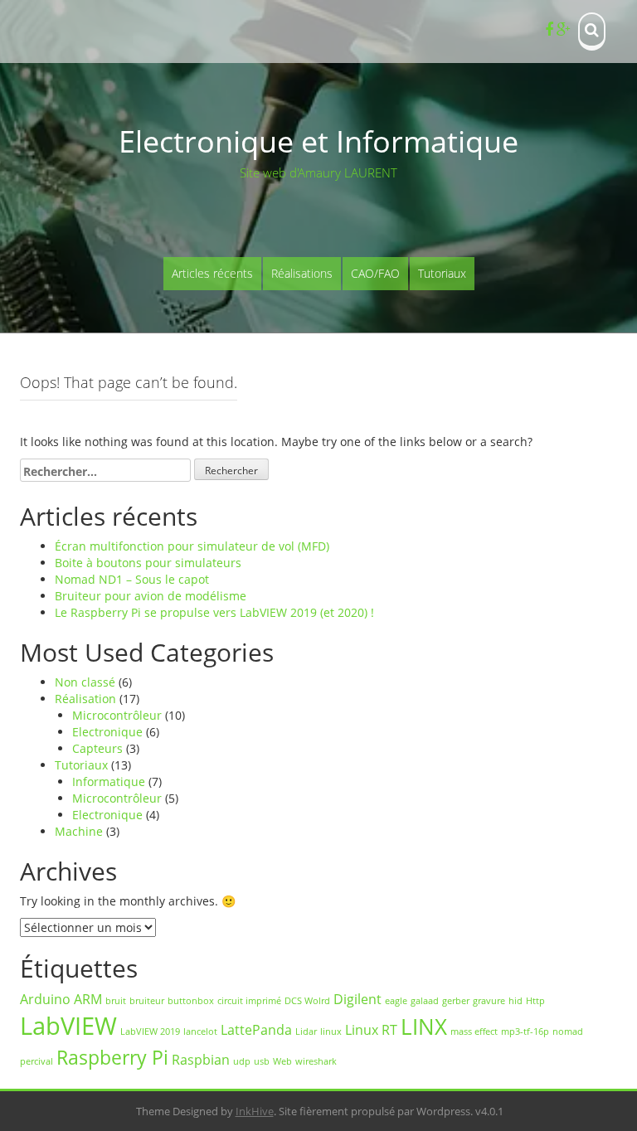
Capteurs (97, 748)
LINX (424, 1026)
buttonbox (191, 1001)
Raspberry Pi (112, 1057)
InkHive (255, 1111)
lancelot (200, 1031)
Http (535, 1001)
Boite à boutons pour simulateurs (148, 562)
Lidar (306, 1031)
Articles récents (212, 273)
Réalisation (85, 698)
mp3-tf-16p (525, 1031)
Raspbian (201, 1060)
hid (515, 1001)
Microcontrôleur (117, 715)
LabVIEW (68, 1025)
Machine (79, 831)
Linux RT (371, 1030)
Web (282, 1061)
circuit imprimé (249, 1001)
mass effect (474, 1031)
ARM (88, 999)
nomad (567, 1031)
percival (36, 1061)
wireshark (316, 1061)
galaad (425, 1001)
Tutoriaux (442, 273)
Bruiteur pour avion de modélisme (150, 596)
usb (262, 1061)
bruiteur (146, 1001)
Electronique (107, 732)
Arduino (45, 999)
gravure (489, 1001)
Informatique (108, 781)
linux (331, 1031)
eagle (396, 1001)
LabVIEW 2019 (150, 1031)
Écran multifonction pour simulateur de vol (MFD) (192, 546)
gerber (455, 1001)
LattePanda (256, 1030)
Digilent (357, 999)
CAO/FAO (375, 273)
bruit (115, 1001)
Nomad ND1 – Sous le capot (132, 579)
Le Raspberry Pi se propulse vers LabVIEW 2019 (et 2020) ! (214, 612)
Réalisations (302, 273)
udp (241, 1061)
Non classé (85, 682)
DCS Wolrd (307, 1001)
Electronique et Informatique (318, 141)
